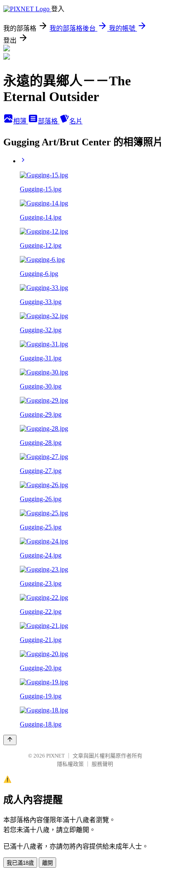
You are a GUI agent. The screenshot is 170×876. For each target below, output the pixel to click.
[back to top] (10, 740)
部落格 (48, 121)
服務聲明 (102, 764)
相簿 (20, 121)
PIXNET (55, 756)
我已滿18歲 (20, 863)
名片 (76, 121)
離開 (47, 863)
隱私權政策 (70, 764)
